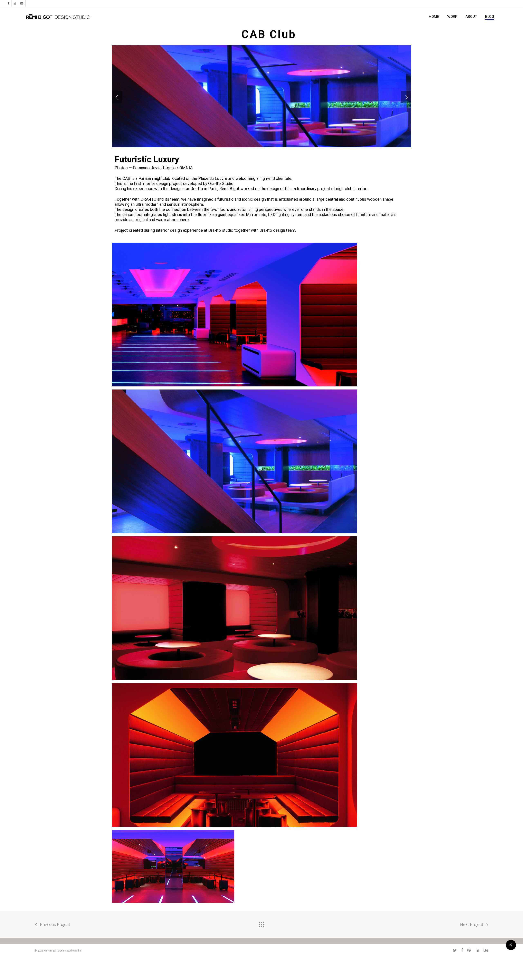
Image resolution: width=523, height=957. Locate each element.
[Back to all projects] (261, 923)
